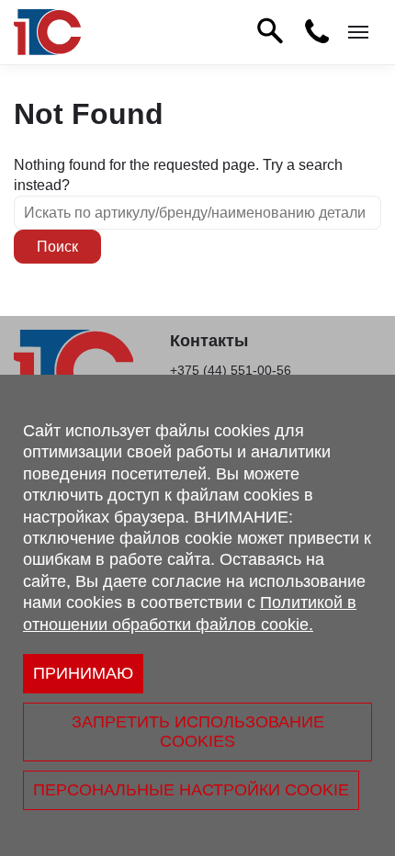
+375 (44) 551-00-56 (230, 370)
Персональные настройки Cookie (191, 790)
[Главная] (47, 32)
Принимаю (83, 673)
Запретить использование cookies (198, 731)
